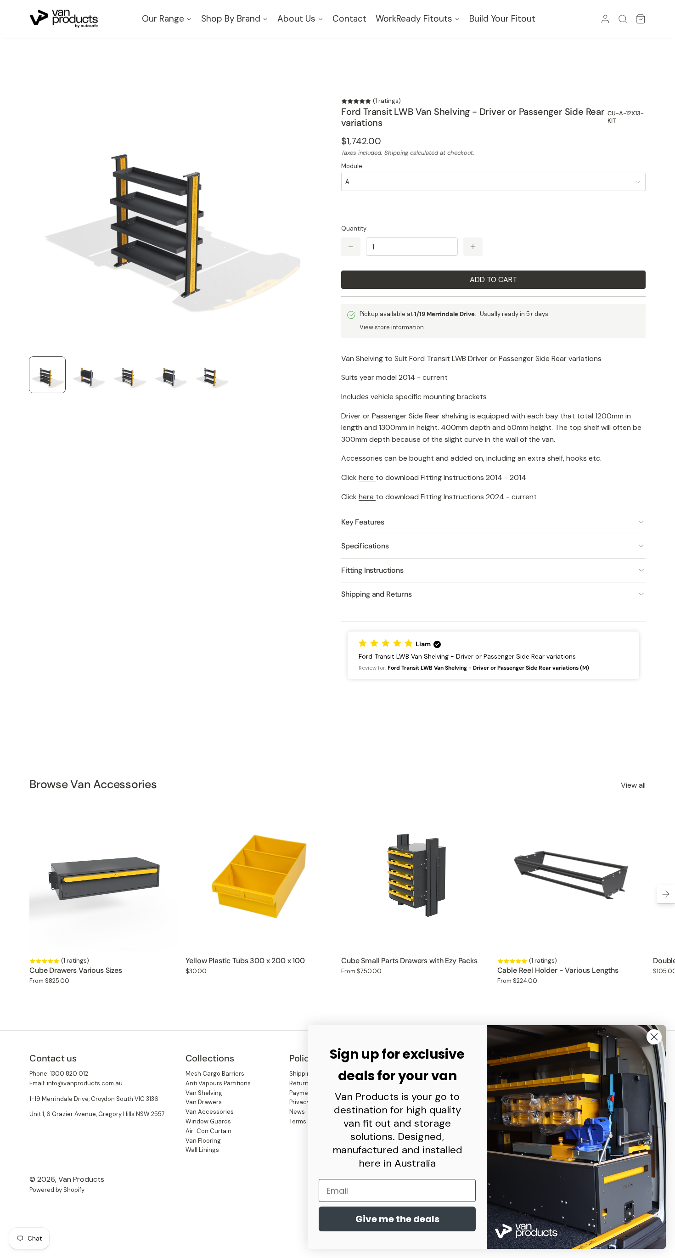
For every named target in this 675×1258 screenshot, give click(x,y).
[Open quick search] (622, 19)
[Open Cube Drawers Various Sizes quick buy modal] (165, 938)
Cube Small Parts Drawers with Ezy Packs (409, 960)
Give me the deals (397, 1219)
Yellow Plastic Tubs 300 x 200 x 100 (245, 960)
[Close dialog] (654, 1037)
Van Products (81, 1179)
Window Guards (208, 1121)
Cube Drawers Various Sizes (75, 970)
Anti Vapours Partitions (218, 1083)
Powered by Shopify (56, 1190)
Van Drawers (204, 1102)
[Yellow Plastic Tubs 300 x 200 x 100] (260, 876)
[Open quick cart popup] (640, 19)
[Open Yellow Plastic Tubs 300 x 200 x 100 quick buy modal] (321, 938)
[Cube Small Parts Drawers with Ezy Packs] (415, 876)
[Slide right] (666, 894)
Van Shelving (204, 1093)
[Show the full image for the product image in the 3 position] (129, 375)
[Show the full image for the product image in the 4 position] (171, 375)
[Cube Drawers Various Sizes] (103, 876)
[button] (493, 655)
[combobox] (493, 182)
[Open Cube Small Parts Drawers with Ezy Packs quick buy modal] (477, 938)
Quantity (353, 228)
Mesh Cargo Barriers (215, 1073)
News (297, 1112)
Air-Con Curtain (208, 1131)
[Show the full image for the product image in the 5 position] (212, 375)
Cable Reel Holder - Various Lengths (558, 970)
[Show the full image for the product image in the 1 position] (47, 375)
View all (633, 785)
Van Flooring (203, 1141)
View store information (392, 327)
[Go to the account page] (605, 19)
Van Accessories (210, 1112)
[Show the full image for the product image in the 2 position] (89, 375)
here (367, 477)
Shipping (396, 153)
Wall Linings (202, 1150)
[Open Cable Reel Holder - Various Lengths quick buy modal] (632, 938)
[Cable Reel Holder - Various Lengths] (571, 876)
